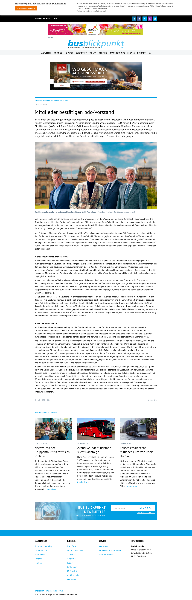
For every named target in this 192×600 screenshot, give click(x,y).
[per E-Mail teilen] (43, 400)
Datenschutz (51, 590)
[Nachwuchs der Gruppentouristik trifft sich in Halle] (53, 429)
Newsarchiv (40, 554)
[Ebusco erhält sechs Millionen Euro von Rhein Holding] (138, 429)
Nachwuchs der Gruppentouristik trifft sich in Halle (52, 452)
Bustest (70, 563)
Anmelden (145, 508)
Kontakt (141, 53)
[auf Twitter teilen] (39, 400)
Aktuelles (46, 53)
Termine (103, 53)
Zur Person (71, 554)
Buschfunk (71, 546)
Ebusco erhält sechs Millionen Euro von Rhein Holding (136, 452)
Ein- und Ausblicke (75, 550)
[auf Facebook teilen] (36, 400)
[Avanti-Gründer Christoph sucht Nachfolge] (96, 429)
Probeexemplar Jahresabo (110, 550)
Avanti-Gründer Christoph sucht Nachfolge (94, 450)
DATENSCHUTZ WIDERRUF (146, 513)
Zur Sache (71, 558)
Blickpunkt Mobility (86, 53)
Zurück (153, 400)
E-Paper (69, 53)
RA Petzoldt (72, 571)
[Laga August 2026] (95, 29)
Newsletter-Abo (106, 554)
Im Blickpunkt (73, 575)
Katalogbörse (41, 550)
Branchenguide (117, 53)
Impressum (40, 590)
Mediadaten (104, 546)
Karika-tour (72, 567)
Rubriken (58, 53)
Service (131, 53)
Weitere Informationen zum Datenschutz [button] (91, 11)
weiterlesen (51, 489)
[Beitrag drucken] (48, 400)
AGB (61, 590)
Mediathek (71, 579)
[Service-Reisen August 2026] (96, 76)
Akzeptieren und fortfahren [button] (26, 8)
